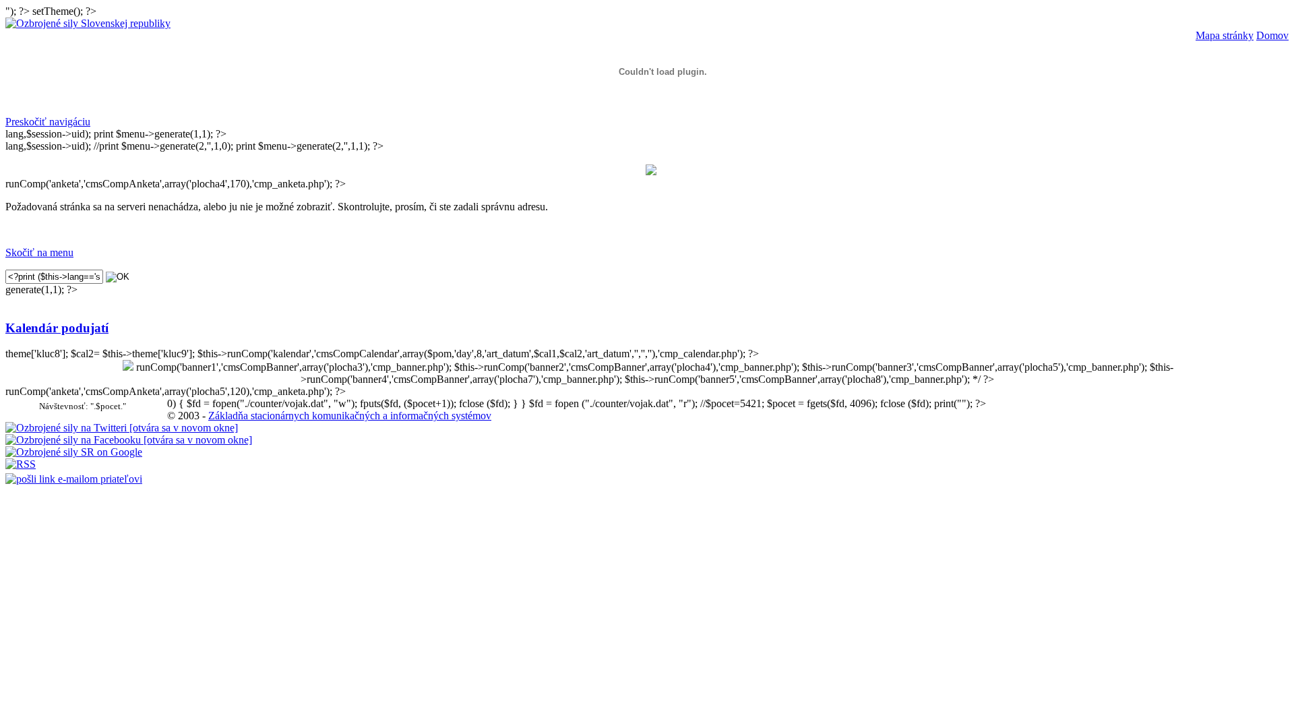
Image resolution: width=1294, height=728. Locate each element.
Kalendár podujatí (57, 328)
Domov (1272, 35)
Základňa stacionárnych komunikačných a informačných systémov (349, 415)
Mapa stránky (1225, 35)
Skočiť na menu (39, 252)
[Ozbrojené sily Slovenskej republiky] (88, 23)
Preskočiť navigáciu (47, 121)
